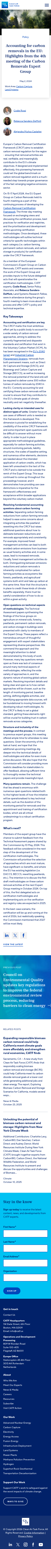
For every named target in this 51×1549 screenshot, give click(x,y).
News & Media (10, 1101)
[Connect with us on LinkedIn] (10, 1544)
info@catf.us (16, 1331)
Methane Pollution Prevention (19, 1459)
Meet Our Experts (12, 1385)
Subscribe (8, 1403)
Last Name (9, 1241)
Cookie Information (34, 1532)
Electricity (8, 1431)
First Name (9, 1227)
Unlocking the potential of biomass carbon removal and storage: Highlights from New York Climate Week (22, 1125)
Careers (7, 1394)
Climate (7, 1178)
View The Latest (13, 944)
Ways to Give (15, 1501)
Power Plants (10, 1455)
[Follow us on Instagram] (25, 1544)
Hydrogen (8, 1464)
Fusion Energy (10, 1441)
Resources (8, 1399)
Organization (10, 1271)
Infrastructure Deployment (17, 1445)
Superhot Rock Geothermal (17, 1468)
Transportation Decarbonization (19, 1473)
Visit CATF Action (12, 1408)
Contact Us (9, 1314)
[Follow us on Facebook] (33, 1544)
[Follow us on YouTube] (41, 1544)
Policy (25, 37)
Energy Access (11, 1436)
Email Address (11, 1256)
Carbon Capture (24, 86)
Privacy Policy (25, 1536)
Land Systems (11, 89)
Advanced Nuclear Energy (17, 1422)
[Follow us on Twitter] (18, 1544)
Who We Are (10, 1380)
